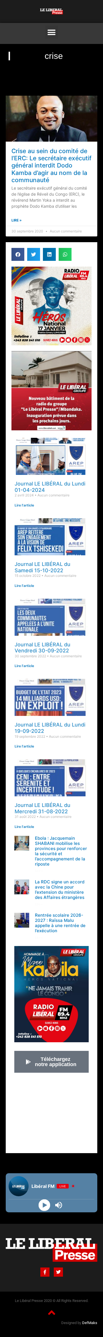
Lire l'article (24, 505)
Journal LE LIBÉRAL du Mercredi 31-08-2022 (42, 808)
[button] (51, 32)
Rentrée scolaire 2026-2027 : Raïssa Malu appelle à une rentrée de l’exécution (60, 922)
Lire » (16, 220)
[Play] (44, 1205)
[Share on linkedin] (49, 254)
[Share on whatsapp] (65, 254)
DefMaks (89, 1323)
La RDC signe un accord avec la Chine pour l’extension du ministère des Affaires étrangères (59, 889)
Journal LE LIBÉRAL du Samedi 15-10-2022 (42, 567)
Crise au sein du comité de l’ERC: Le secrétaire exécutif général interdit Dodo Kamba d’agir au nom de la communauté (51, 165)
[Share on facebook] (17, 254)
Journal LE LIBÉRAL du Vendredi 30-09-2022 (42, 647)
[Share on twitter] (33, 254)
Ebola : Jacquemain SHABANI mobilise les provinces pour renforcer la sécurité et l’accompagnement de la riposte (61, 851)
